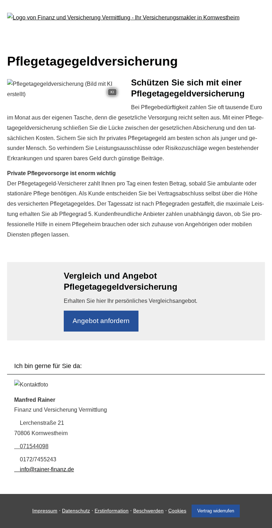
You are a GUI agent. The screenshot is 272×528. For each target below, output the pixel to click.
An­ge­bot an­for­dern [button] (101, 320)
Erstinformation (112, 510)
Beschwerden (148, 510)
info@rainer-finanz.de (47, 469)
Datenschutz (76, 510)
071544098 (34, 446)
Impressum (44, 510)
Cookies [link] (177, 510)
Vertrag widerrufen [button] (215, 510)
